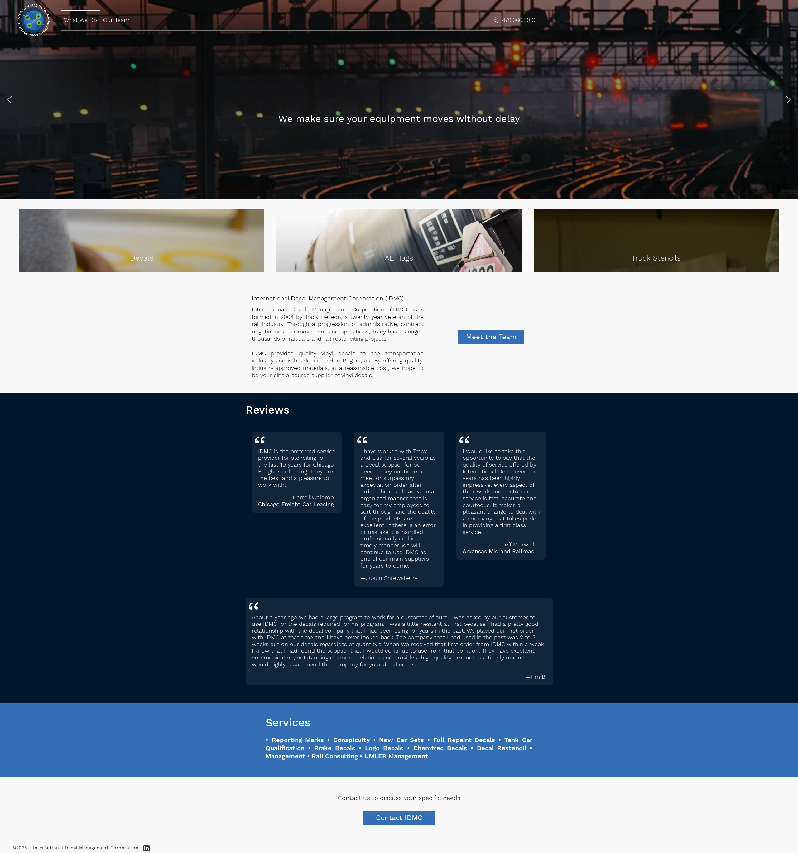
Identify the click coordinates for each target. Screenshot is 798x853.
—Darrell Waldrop (310, 497)
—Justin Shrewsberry (388, 578)
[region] (399, 99)
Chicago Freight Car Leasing (296, 504)
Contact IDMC (399, 818)
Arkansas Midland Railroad (499, 551)
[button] (515, 20)
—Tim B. (535, 677)
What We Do (80, 20)
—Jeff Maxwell (515, 544)
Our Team (116, 20)
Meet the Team (491, 337)
